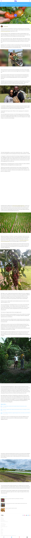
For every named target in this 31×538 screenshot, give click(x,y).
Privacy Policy (2, 519)
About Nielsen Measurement (4, 526)
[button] (4, 537)
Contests (2, 517)
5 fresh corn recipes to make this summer (11, 508)
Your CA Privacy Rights (3, 524)
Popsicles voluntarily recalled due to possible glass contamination (14, 498)
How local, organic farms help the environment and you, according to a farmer (16, 409)
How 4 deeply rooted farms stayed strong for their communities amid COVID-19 (16, 412)
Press (1, 527)
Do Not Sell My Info (3, 520)
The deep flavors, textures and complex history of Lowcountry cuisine (15, 406)
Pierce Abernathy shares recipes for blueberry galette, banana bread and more (16, 503)
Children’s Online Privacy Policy (4, 521)
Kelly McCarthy (6, 26)
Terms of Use (2, 518)
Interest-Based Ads (3, 525)
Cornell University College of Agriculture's (18, 205)
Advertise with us (3, 523)
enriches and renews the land (5, 31)
